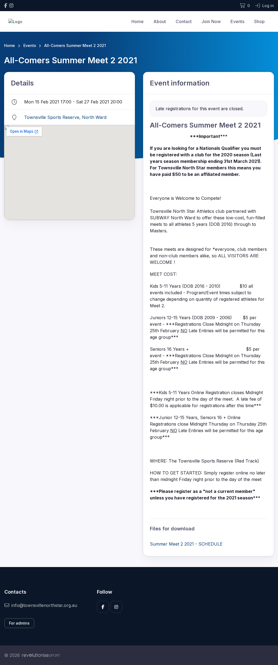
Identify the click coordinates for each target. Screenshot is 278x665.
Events (237, 21)
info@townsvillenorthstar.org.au (44, 605)
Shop (259, 21)
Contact (184, 21)
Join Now (211, 21)
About (159, 21)
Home (137, 21)
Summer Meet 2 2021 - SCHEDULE (186, 544)
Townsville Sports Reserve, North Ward (65, 117)
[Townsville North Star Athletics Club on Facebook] (5, 5)
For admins (19, 623)
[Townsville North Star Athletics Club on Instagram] (11, 5)
